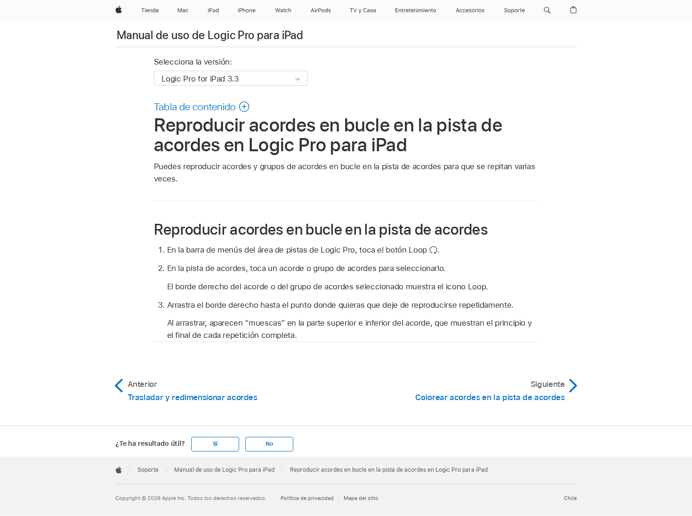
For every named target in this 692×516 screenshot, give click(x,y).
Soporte (148, 470)
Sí (215, 444)
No (269, 444)
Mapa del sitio (361, 498)
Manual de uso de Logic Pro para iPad (210, 35)
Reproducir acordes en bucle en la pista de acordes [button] (321, 229)
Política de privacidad (307, 498)
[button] (547, 10)
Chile (570, 498)
